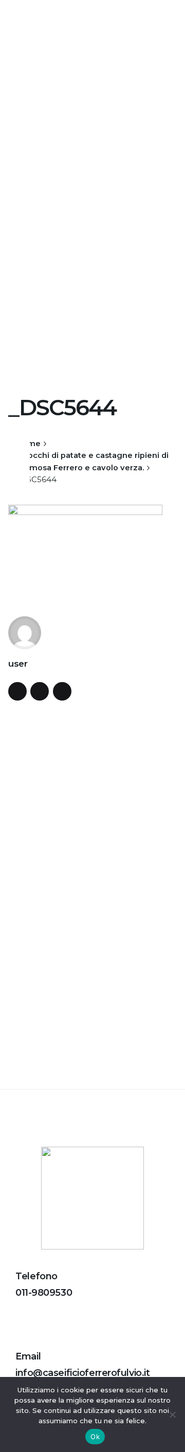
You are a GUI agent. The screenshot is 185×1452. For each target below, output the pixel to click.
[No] (172, 1414)
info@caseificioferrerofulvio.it (82, 1373)
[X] (19, 457)
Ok (95, 1436)
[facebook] (17, 691)
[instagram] (62, 691)
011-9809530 (43, 1292)
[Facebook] (19, 438)
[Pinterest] (19, 475)
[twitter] (39, 691)
